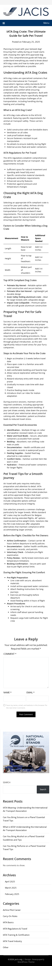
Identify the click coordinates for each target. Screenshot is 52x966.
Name (7, 692)
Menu (46, 22)
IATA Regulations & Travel (15, 928)
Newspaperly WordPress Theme (31, 960)
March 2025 (11, 887)
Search (6, 782)
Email (30, 692)
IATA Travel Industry (12, 941)
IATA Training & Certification (16, 934)
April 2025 (10, 881)
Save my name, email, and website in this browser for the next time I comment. (26, 706)
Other (5, 947)
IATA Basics (8, 922)
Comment (9, 653)
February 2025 (12, 894)
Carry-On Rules (10, 916)
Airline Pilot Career (12, 910)
